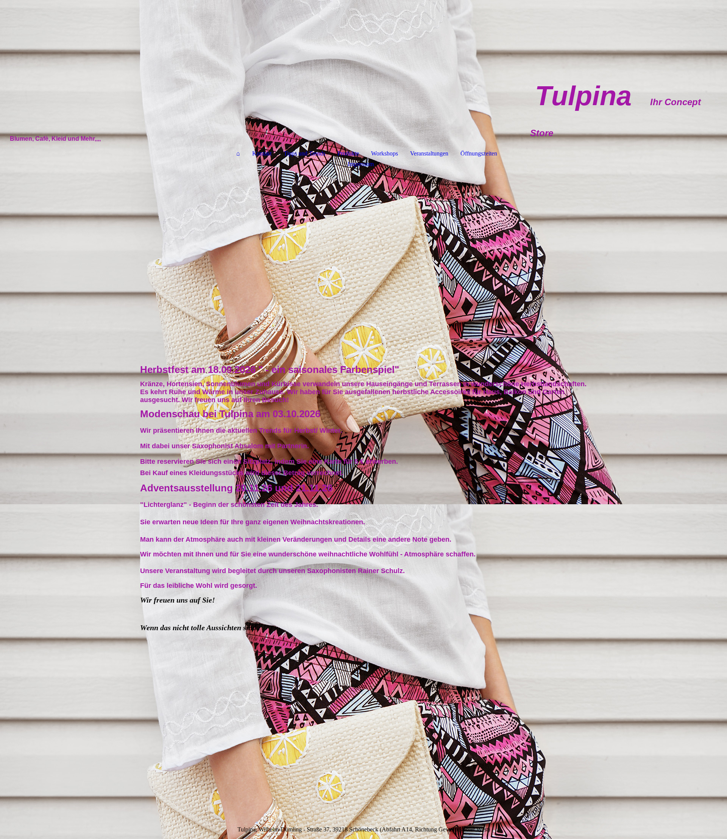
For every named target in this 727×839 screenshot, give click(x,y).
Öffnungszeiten (478, 153)
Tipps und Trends (304, 153)
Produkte (348, 153)
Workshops (384, 153)
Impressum (361, 164)
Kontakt (261, 153)
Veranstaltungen (429, 153)
